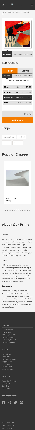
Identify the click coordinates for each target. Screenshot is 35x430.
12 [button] (29, 210)
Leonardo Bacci (9, 137)
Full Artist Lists (7, 330)
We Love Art (6, 384)
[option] (17, 182)
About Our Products (9, 381)
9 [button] (22, 210)
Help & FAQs (6, 354)
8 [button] (20, 210)
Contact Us (6, 357)
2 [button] (7, 210)
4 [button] (12, 210)
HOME (4, 12)
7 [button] (18, 210)
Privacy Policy (7, 367)
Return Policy (7, 364)
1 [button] (5, 210)
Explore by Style (8, 337)
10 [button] (25, 210)
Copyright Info (7, 369)
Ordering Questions (9, 359)
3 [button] (10, 210)
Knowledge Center (8, 335)
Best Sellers (6, 332)
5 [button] (14, 210)
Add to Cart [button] (17, 120)
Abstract (22, 137)
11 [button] (27, 210)
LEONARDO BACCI (14, 12)
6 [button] (16, 210)
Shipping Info (7, 362)
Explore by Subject (9, 340)
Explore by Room (8, 342)
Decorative (17, 143)
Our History (6, 386)
